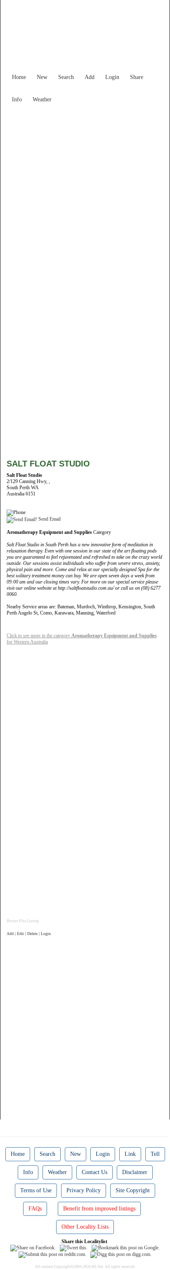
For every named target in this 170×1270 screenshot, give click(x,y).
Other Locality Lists (85, 1227)
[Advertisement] (85, 192)
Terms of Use (36, 1190)
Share (136, 77)
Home (19, 77)
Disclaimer (134, 1172)
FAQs (35, 1208)
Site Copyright (133, 1190)
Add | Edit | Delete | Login (29, 933)
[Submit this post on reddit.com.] (52, 1254)
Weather (42, 99)
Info (17, 99)
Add (89, 77)
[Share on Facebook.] (33, 1248)
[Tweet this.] (74, 1248)
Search (66, 77)
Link (130, 1154)
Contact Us (94, 1172)
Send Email (49, 519)
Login (112, 77)
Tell (155, 1154)
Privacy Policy (83, 1190)
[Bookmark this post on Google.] (126, 1248)
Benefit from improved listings (99, 1208)
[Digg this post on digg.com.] (120, 1254)
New (42, 77)
